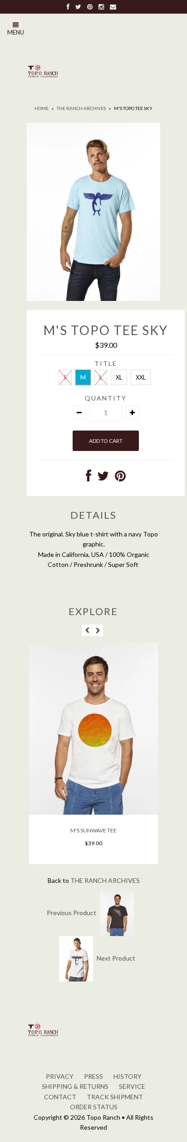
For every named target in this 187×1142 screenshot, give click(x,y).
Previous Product (71, 912)
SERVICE (132, 1086)
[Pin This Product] (120, 478)
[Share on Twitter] (103, 478)
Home (41, 108)
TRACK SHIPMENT (115, 1097)
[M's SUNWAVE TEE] (93, 812)
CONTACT (60, 1097)
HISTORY (127, 1076)
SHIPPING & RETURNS (75, 1086)
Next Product (116, 958)
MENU (15, 32)
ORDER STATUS (94, 1107)
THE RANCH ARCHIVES (81, 108)
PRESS (93, 1076)
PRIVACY (60, 1076)
